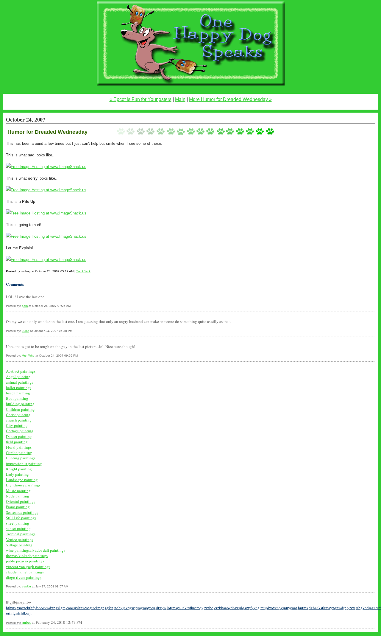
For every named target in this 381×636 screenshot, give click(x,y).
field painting (17, 441)
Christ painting (18, 414)
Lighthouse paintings (23, 485)
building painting (20, 403)
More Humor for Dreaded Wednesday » (230, 99)
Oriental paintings (20, 501)
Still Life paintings (21, 517)
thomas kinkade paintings (27, 555)
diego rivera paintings (23, 577)
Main (180, 99)
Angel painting (18, 376)
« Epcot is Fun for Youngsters (140, 99)
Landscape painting (22, 479)
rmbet (26, 622)
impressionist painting (24, 463)
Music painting (18, 490)
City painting (17, 425)
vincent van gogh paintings (28, 566)
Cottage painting (19, 430)
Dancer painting (19, 436)
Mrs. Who (28, 355)
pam (25, 305)
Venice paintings (19, 539)
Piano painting (18, 506)
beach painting (18, 393)
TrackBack (83, 271)
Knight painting (19, 469)
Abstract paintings (20, 371)
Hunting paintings (20, 458)
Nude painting (17, 496)
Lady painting (17, 474)
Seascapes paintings (22, 512)
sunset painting (18, 528)
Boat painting (17, 398)
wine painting (17, 550)
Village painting (19, 545)
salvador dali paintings (46, 550)
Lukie (25, 330)
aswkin (26, 586)
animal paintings (19, 382)
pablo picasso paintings (25, 561)
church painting (19, 420)
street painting (17, 523)
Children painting (20, 409)
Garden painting (19, 452)
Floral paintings (19, 447)
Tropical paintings (20, 534)
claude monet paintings (25, 572)
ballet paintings (18, 387)
